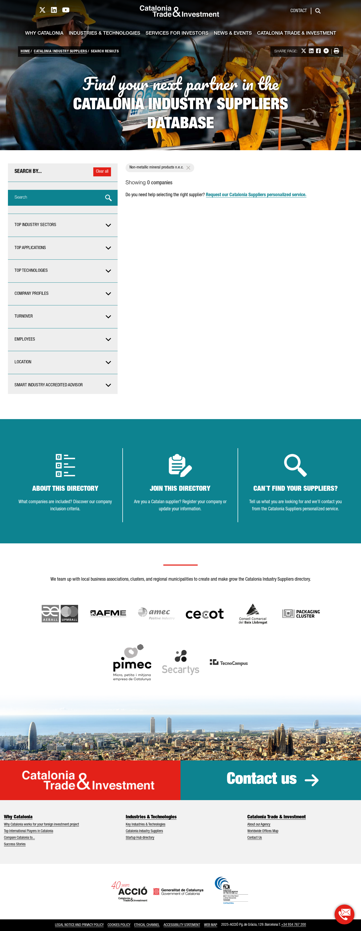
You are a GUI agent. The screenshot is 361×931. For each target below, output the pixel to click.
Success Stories (15, 844)
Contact (298, 11)
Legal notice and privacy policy (79, 925)
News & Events (233, 33)
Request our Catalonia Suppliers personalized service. (256, 195)
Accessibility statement (182, 925)
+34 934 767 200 (293, 925)
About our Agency (258, 825)
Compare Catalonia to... (19, 838)
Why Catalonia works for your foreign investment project (41, 825)
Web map (210, 925)
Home (25, 51)
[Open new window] (253, 613)
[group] (63, 225)
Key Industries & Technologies (145, 825)
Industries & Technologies (104, 33)
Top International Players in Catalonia (28, 831)
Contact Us (254, 838)
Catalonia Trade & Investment (296, 33)
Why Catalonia (44, 33)
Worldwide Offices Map (262, 831)
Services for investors (177, 33)
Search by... (28, 172)
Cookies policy (119, 925)
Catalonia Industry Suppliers (60, 51)
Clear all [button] (102, 172)
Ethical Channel (147, 925)
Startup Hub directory (140, 838)
